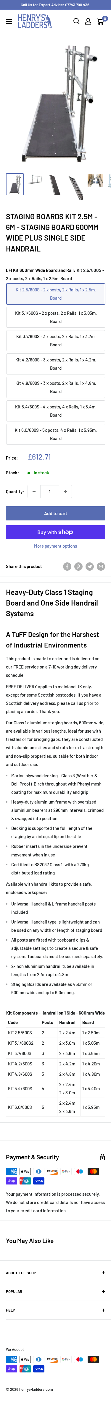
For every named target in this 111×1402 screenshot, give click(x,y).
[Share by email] (101, 566)
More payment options (55, 546)
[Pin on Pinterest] (78, 566)
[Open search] (76, 21)
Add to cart (55, 513)
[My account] (88, 21)
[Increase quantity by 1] (65, 491)
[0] (100, 21)
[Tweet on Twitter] (90, 566)
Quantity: (15, 491)
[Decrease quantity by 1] (34, 491)
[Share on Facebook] (67, 566)
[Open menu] (9, 21)
